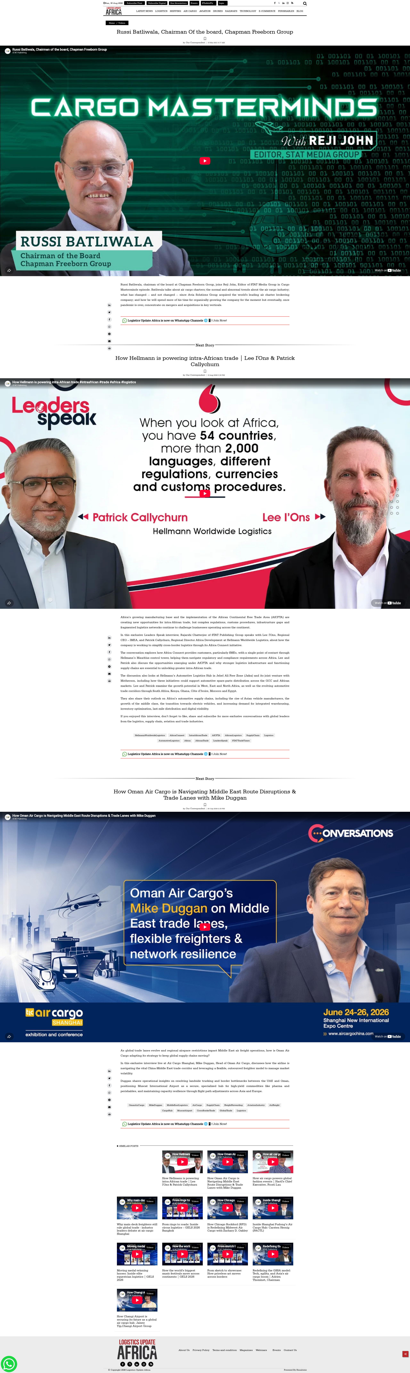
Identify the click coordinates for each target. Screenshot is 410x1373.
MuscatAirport (184, 1110)
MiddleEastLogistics (177, 1105)
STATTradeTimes (241, 740)
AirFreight (274, 1105)
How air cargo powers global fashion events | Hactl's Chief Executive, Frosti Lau (272, 1181)
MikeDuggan (155, 1105)
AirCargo (197, 1105)
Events (194, 3)
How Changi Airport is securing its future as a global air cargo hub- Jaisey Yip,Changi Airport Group (137, 1321)
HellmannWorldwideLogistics (150, 735)
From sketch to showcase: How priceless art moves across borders (224, 1273)
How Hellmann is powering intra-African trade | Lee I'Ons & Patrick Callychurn (205, 361)
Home (112, 23)
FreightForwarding (233, 1105)
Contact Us (290, 1350)
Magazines (246, 1350)
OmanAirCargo (136, 1105)
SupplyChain (252, 735)
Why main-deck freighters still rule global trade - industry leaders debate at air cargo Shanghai (137, 1229)
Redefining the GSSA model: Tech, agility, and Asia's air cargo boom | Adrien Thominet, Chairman (272, 1275)
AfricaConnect (177, 735)
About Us (184, 1350)
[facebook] (109, 319)
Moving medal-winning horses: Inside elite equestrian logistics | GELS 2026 (135, 1275)
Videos (121, 23)
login (221, 3)
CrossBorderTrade (206, 1110)
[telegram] (109, 334)
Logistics (268, 735)
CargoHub (167, 1110)
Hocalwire (301, 1370)
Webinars (261, 1350)
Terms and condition (225, 1350)
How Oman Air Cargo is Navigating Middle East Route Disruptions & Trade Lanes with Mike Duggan (205, 794)
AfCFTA (216, 735)
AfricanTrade (202, 740)
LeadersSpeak (220, 740)
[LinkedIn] (109, 305)
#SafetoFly (207, 3)
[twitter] (109, 312)
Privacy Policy (201, 1350)
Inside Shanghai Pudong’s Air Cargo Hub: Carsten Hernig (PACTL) (272, 1227)
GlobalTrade (226, 1110)
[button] (205, 39)
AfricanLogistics (233, 735)
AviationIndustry (256, 1105)
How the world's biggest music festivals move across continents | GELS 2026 (180, 1273)
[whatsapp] (109, 326)
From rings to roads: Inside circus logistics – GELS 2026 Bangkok (181, 1227)
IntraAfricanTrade (198, 735)
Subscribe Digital (157, 3)
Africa (187, 740)
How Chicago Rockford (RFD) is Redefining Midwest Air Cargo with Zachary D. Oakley (227, 1227)
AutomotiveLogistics (169, 740)
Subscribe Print (134, 3)
